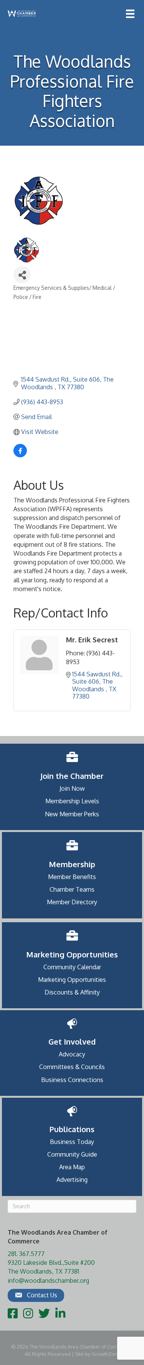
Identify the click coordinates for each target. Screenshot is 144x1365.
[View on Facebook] (20, 455)
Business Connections (72, 1080)
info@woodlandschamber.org (48, 1280)
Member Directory (72, 902)
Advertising (72, 1179)
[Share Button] (22, 274)
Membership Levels (72, 801)
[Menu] (130, 14)
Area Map (72, 1167)
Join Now (72, 788)
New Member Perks (72, 814)
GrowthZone (106, 1354)
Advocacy (72, 1054)
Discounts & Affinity (72, 992)
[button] (36, 1295)
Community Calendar (72, 967)
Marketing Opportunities (72, 979)
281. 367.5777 (26, 1254)
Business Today (72, 1142)
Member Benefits (72, 877)
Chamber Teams (72, 889)
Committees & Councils (72, 1067)
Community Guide (72, 1154)
